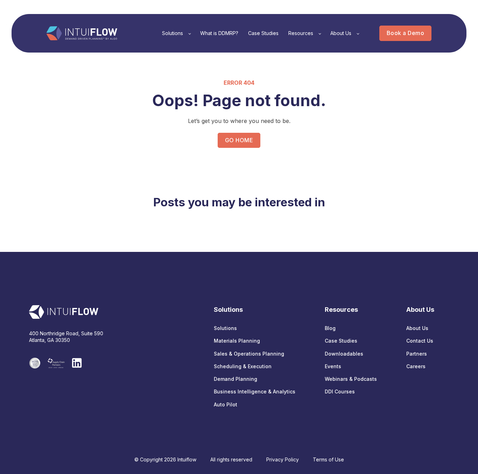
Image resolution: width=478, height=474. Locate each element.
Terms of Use (328, 459)
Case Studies (341, 341)
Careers (416, 366)
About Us (417, 328)
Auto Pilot (225, 404)
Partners (416, 354)
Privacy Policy (282, 459)
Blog (330, 328)
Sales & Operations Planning (249, 354)
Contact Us (419, 341)
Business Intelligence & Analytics (254, 391)
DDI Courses (340, 391)
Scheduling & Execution (243, 366)
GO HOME (239, 140)
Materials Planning (237, 341)
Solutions (225, 328)
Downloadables (344, 354)
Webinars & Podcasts (351, 379)
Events (333, 366)
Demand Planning (235, 379)
